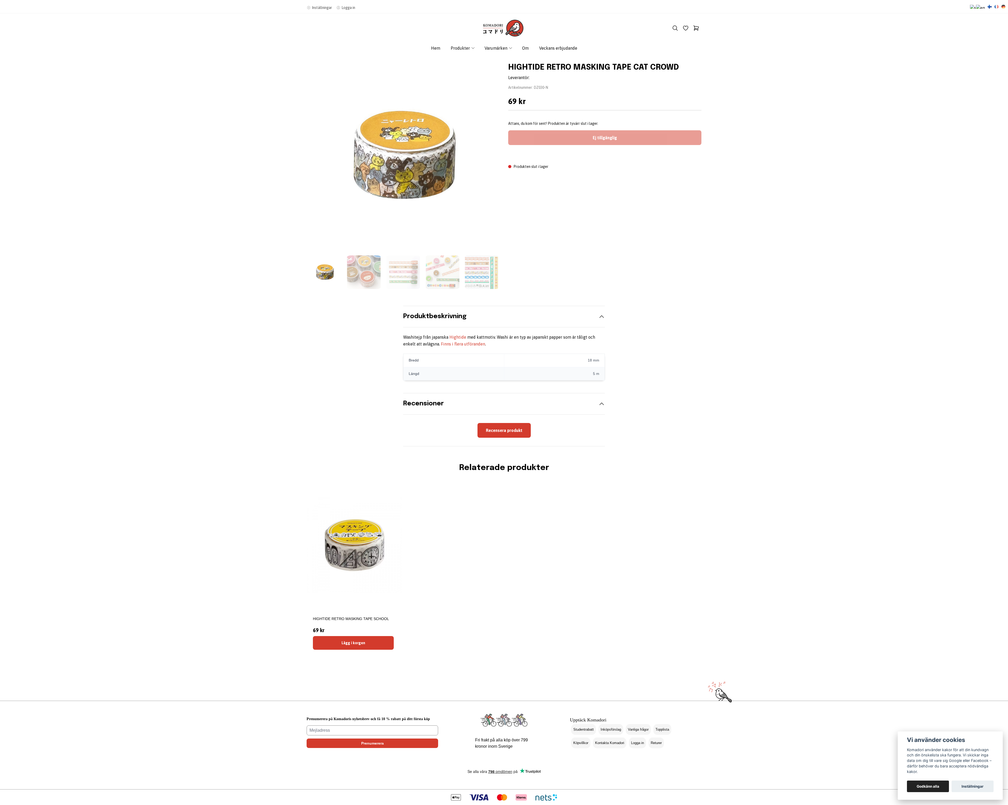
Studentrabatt (583, 729)
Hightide (457, 337)
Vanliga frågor (638, 729)
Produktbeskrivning (434, 316)
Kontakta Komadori (609, 743)
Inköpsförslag (611, 729)
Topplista (662, 729)
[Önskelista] (685, 28)
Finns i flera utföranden (463, 344)
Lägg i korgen (353, 643)
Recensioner (423, 403)
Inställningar (973, 786)
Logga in (637, 743)
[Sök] (675, 28)
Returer (656, 743)
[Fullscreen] (403, 155)
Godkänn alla (928, 786)
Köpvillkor (580, 743)
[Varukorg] (696, 28)
